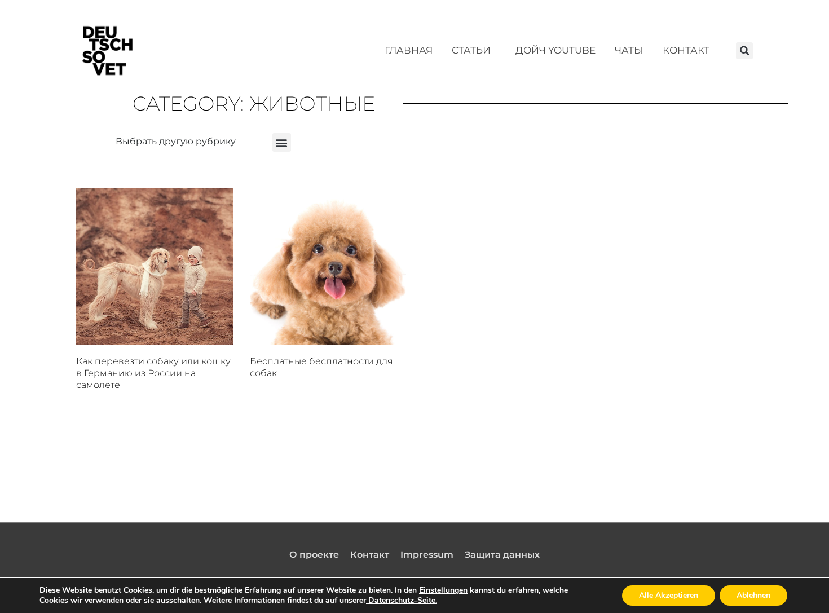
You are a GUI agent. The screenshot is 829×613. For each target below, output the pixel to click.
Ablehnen (753, 595)
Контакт (686, 50)
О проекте (314, 554)
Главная (409, 50)
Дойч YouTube (555, 50)
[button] (744, 50)
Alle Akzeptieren (668, 595)
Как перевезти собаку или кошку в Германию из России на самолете (153, 373)
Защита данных (502, 554)
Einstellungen (443, 590)
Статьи (471, 50)
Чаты (629, 50)
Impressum (426, 554)
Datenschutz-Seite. (401, 600)
